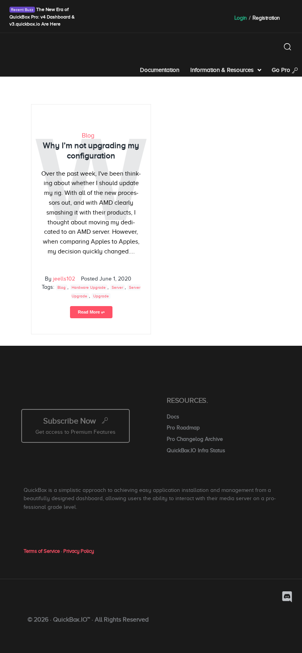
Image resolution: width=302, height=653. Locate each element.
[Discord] (287, 597)
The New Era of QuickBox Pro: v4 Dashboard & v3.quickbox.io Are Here (42, 17)
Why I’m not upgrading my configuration (91, 150)
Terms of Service (42, 551)
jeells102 (64, 279)
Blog (88, 135)
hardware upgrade (89, 287)
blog (61, 287)
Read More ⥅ (91, 312)
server (117, 287)
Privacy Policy (78, 551)
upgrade (101, 296)
